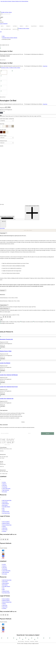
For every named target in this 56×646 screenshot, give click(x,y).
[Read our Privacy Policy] (37, 640)
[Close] (38, 610)
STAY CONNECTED (28, 634)
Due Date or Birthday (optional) (23, 628)
